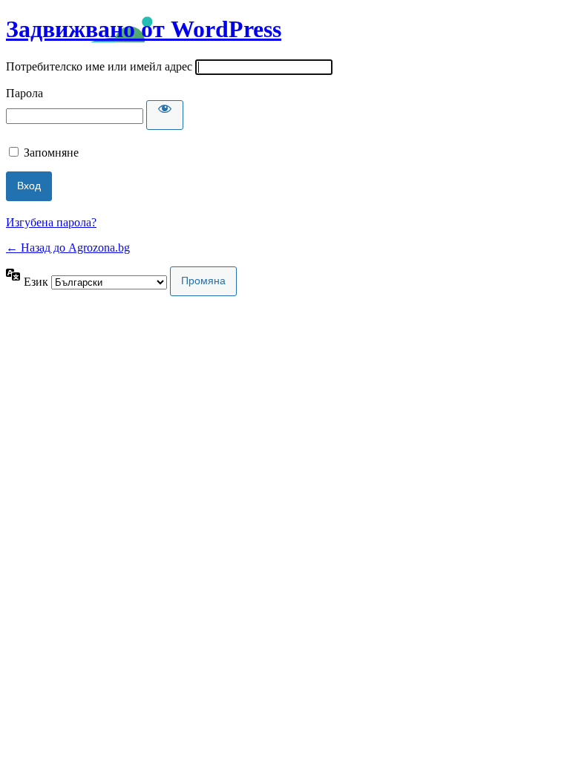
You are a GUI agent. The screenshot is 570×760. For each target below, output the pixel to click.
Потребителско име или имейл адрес (99, 66)
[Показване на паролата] (164, 115)
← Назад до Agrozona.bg (68, 247)
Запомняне (51, 152)
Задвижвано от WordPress (143, 29)
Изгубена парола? (51, 222)
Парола (24, 93)
